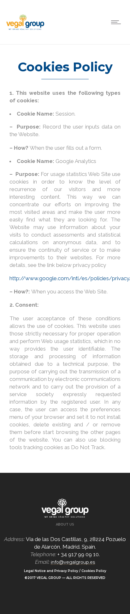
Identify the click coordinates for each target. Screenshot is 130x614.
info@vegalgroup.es (73, 562)
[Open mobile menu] (117, 22)
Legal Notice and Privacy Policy (51, 571)
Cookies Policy (93, 571)
